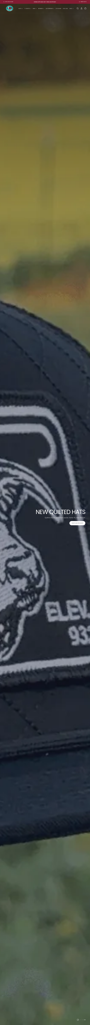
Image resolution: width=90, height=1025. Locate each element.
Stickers (58, 8)
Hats (20, 8)
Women (40, 8)
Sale (71, 8)
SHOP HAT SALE (11, 523)
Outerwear (49, 8)
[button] (77, 8)
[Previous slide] (4, 1020)
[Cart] (85, 8)
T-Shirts (27, 8)
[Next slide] (8, 1020)
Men (34, 8)
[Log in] (81, 8)
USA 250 (65, 8)
